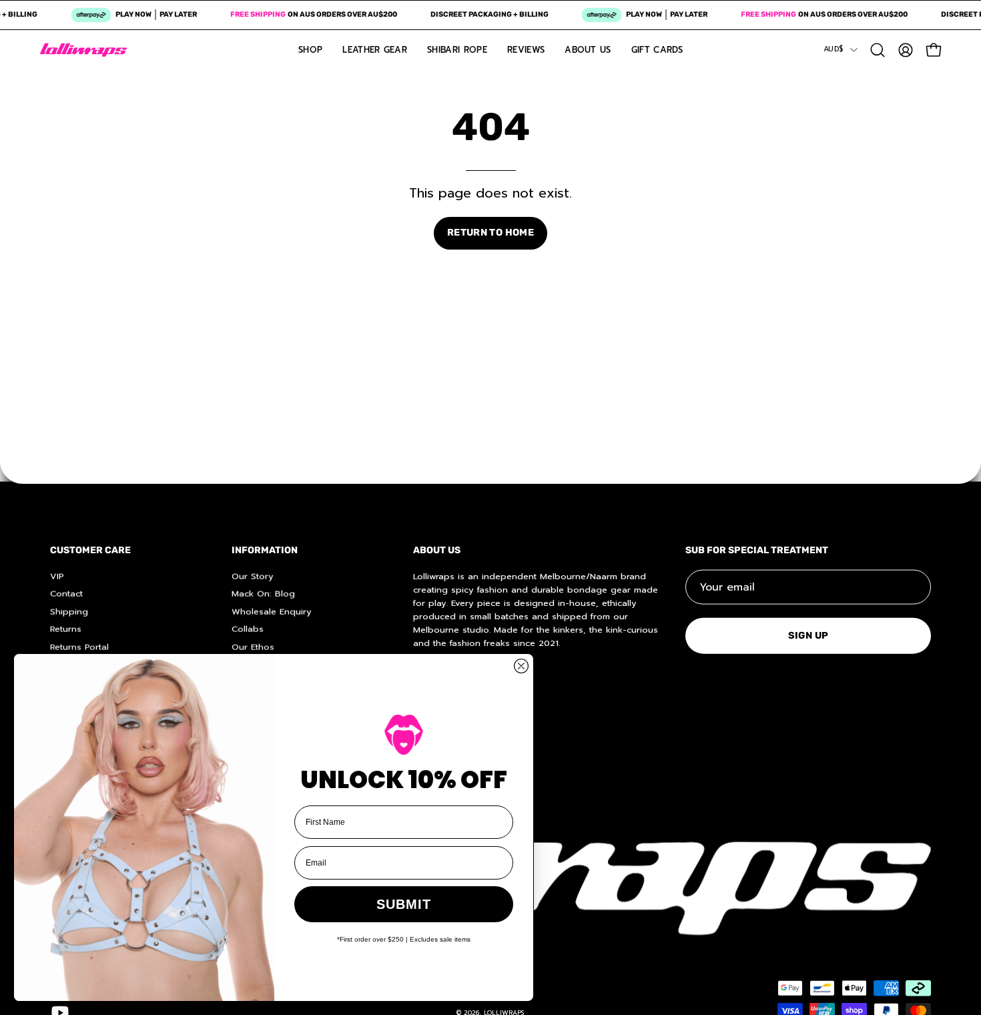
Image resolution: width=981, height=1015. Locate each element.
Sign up (808, 635)
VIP (57, 575)
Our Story (253, 575)
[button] (878, 50)
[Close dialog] (521, 666)
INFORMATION (265, 550)
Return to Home (490, 232)
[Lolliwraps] (83, 50)
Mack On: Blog (263, 593)
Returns (65, 628)
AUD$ (834, 49)
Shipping (69, 611)
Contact (66, 593)
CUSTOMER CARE (90, 550)
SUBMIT (403, 904)
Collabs (248, 628)
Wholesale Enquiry (272, 611)
